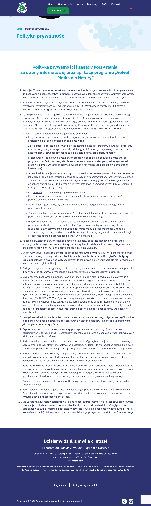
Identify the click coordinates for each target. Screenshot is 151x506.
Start (51, 4)
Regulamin (60, 485)
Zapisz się (56, 10)
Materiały (92, 4)
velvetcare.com (75, 461)
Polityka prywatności (85, 485)
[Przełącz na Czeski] (131, 8)
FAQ (104, 4)
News (79, 4)
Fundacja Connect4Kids (48, 501)
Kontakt (115, 4)
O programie (65, 4)
